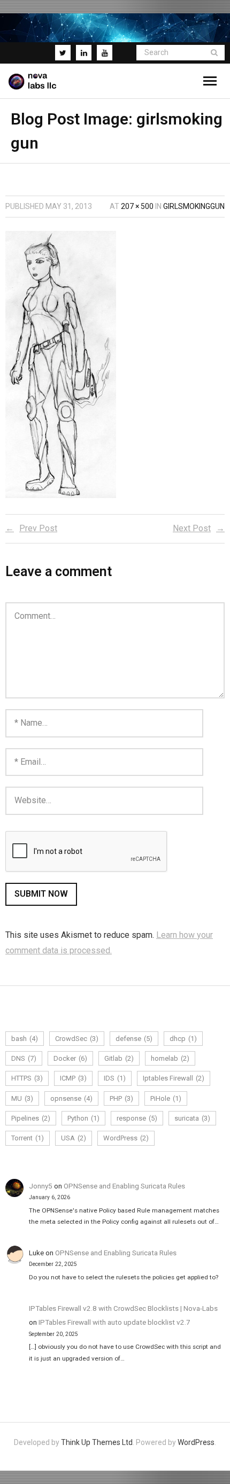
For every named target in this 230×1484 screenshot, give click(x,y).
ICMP (73, 1078)
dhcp (183, 1039)
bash (24, 1039)
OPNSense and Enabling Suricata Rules (124, 1186)
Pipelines (30, 1118)
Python (83, 1118)
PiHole (165, 1098)
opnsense (71, 1098)
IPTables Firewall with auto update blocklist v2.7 (114, 1322)
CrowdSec (76, 1039)
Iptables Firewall (173, 1078)
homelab (170, 1058)
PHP (121, 1098)
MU (22, 1098)
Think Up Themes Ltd (97, 1442)
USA (73, 1138)
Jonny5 (40, 1186)
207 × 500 (137, 206)
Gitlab (119, 1058)
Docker (70, 1058)
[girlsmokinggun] (60, 364)
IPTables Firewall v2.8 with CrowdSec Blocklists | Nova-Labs (123, 1308)
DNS (23, 1058)
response (137, 1118)
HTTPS (27, 1078)
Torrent (27, 1138)
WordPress (126, 1138)
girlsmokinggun (194, 206)
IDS (115, 1078)
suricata (192, 1118)
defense (134, 1039)
